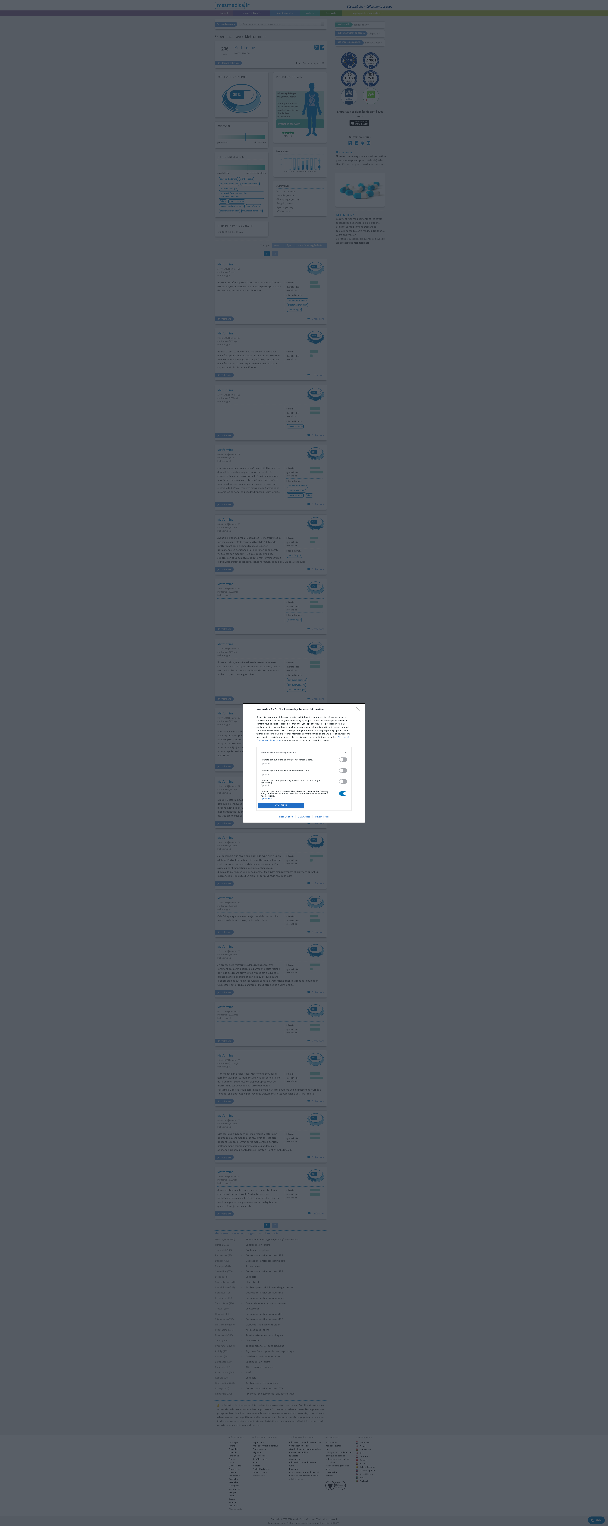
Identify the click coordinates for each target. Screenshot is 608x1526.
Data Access (304, 816)
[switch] (343, 759)
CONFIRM (281, 805)
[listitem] (304, 752)
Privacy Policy (322, 816)
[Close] (359, 710)
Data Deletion (286, 816)
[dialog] (304, 763)
